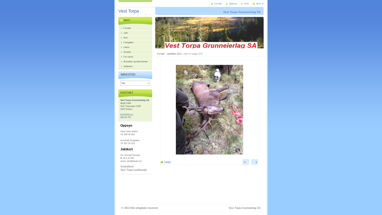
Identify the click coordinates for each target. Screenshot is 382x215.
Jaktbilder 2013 (174, 54)
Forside (161, 54)
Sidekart (233, 3)
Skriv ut (259, 3)
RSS (246, 3)
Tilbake (167, 162)
